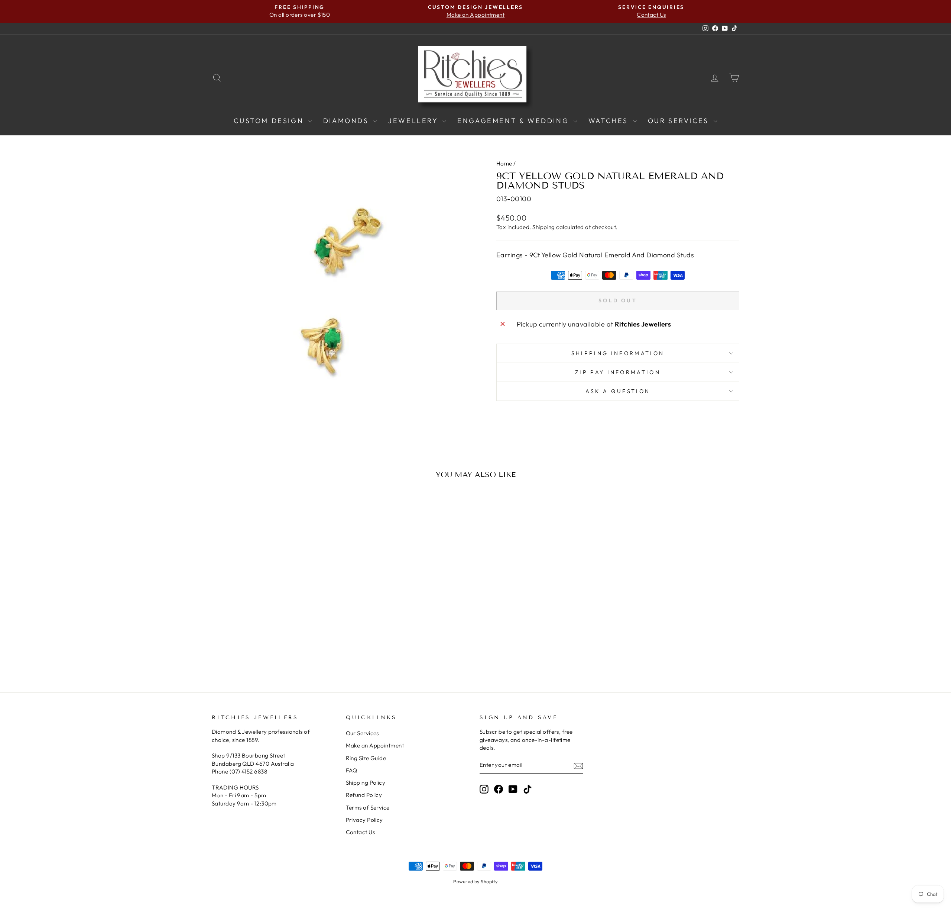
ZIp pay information (617, 372)
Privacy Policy (364, 819)
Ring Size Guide (366, 758)
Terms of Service (368, 807)
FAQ (351, 770)
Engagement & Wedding (514, 120)
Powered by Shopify (475, 881)
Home (504, 163)
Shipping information (617, 353)
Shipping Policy (366, 782)
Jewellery (414, 120)
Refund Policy (364, 794)
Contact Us (360, 832)
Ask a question (617, 391)
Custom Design (270, 120)
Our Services (680, 120)
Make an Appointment (375, 745)
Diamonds (347, 120)
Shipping (543, 227)
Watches (609, 120)
